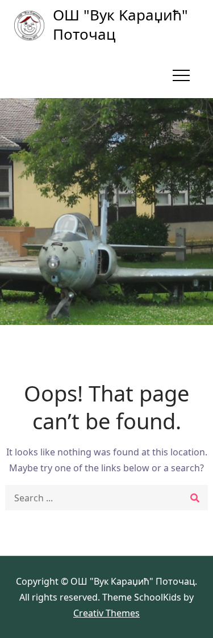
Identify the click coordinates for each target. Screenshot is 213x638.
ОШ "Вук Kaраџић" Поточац (120, 24)
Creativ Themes (106, 613)
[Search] (195, 497)
